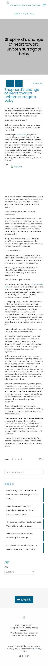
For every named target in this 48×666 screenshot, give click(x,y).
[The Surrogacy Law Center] (24, 9)
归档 (6, 567)
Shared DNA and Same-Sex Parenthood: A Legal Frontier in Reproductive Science (19, 510)
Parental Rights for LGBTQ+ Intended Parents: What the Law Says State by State (22, 494)
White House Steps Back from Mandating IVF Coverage (19, 535)
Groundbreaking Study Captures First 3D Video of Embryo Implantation (24, 524)
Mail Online (21, 135)
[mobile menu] (44, 5)
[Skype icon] (20, 656)
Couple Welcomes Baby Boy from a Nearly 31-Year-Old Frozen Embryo (21, 547)
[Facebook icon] (23, 656)
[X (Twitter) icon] (25, 656)
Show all (38, 83)
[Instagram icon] (28, 656)
